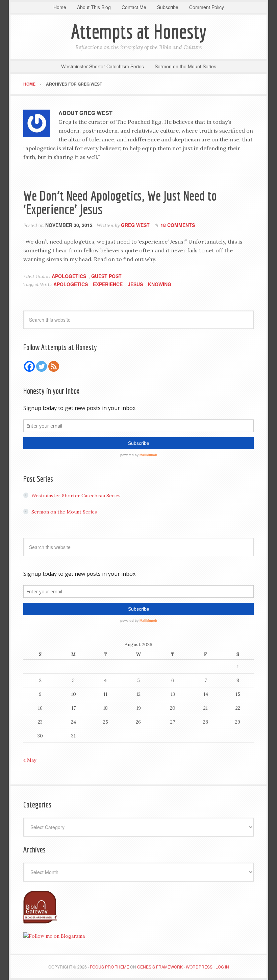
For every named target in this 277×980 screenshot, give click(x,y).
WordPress (199, 967)
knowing (159, 284)
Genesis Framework (160, 967)
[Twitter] (41, 366)
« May (29, 760)
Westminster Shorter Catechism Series (76, 496)
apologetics (70, 284)
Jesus (135, 284)
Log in (222, 967)
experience (108, 284)
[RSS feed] (53, 366)
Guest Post (106, 276)
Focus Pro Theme (109, 967)
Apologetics (69, 276)
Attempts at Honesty (138, 31)
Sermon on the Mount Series (64, 512)
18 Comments (177, 225)
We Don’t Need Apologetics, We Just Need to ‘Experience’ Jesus (120, 202)
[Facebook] (29, 366)
